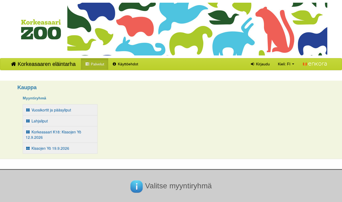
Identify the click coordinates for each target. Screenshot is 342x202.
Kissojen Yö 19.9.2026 (49, 148)
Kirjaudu (262, 64)
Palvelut (97, 64)
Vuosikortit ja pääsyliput (50, 110)
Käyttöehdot (127, 64)
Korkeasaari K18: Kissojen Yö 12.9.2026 (53, 134)
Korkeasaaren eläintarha (46, 64)
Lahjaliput (39, 121)
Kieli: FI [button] (285, 64)
